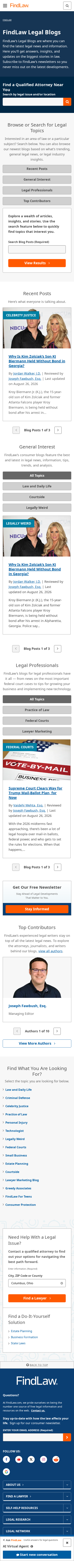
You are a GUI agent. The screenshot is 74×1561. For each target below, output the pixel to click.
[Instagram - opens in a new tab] (43, 1459)
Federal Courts (15, 1147)
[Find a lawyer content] (67, 1496)
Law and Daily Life (18, 1090)
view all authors (50, 951)
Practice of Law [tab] (37, 710)
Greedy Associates (18, 1188)
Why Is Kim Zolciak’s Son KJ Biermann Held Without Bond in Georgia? (37, 361)
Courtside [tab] (37, 497)
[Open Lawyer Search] (37, 102)
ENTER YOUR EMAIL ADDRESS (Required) (28, 1430)
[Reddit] (55, 1459)
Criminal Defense (17, 1098)
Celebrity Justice (16, 1106)
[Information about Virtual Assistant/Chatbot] (32, 1546)
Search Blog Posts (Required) (28, 242)
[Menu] (5, 5)
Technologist (14, 1131)
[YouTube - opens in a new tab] (18, 1459)
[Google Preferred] (6, 1471)
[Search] (67, 6)
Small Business (16, 1155)
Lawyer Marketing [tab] (37, 731)
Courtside (12, 1172)
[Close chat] (67, 1543)
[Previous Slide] (16, 430)
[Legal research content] (67, 1519)
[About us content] (67, 1485)
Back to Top (39, 1365)
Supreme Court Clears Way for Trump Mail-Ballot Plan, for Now (35, 793)
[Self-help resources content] (67, 1508)
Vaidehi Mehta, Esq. (28, 805)
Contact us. (38, 1410)
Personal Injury (16, 1123)
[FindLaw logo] (21, 5)
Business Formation (24, 1337)
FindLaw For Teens (18, 1196)
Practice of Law (16, 1114)
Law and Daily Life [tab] (37, 486)
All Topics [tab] (37, 475)
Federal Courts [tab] (37, 720)
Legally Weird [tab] (37, 507)
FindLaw (7, 20)
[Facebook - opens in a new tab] (6, 1459)
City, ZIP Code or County (25, 1276)
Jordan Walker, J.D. (27, 373)
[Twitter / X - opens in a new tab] (31, 1459)
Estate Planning (16, 1164)
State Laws (18, 1343)
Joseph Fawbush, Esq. (25, 378)
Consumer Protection (20, 1205)
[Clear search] (62, 1283)
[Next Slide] (58, 430)
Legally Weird (15, 1139)
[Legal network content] (67, 1531)
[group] (37, 371)
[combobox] (37, 1283)
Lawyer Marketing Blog (22, 1180)
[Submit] (67, 1437)
